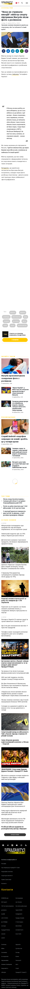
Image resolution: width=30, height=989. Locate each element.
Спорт (17, 968)
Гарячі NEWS (19, 910)
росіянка (16, 321)
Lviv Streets (19, 902)
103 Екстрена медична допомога (7, 908)
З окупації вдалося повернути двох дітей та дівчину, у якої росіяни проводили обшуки (14, 513)
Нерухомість (4, 968)
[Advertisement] (15, 91)
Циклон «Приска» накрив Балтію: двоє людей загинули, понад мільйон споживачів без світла (14, 566)
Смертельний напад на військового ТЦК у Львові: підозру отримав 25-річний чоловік (14, 734)
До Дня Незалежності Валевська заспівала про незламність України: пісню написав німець (14, 685)
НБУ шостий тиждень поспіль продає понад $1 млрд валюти (12, 678)
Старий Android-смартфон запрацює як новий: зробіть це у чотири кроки (14, 439)
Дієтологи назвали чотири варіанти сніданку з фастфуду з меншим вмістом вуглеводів (15, 777)
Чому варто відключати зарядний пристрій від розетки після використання (14, 812)
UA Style (3, 926)
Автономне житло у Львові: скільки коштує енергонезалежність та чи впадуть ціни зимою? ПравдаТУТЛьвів (14, 664)
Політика (3, 944)
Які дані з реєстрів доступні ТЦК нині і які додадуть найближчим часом (20, 464)
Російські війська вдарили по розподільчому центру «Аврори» (14, 828)
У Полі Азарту (19, 922)
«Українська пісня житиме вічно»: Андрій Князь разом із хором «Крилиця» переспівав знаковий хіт (15, 693)
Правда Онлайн (20, 918)
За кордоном (4, 956)
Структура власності (7, 875)
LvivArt (3, 938)
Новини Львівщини (6, 964)
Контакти (7, 889)
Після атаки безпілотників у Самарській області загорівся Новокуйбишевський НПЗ (14, 501)
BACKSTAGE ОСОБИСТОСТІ (19, 928)
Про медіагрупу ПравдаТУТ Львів (10, 867)
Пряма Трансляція (6, 879)
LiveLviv (3, 934)
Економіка (4, 952)
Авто (17, 964)
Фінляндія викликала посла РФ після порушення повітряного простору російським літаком (13, 820)
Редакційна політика (7, 871)
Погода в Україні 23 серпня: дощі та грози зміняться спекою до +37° (14, 620)
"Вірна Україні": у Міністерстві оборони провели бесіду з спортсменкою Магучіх (20, 391)
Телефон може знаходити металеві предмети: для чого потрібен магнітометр (14, 634)
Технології (18, 960)
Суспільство (7, 8)
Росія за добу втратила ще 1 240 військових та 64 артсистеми (15, 507)
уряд (25, 316)
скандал (6, 321)
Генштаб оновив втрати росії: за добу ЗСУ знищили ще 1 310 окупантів (13, 600)
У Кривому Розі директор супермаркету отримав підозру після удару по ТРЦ (12, 575)
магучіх (12, 312)
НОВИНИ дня (4, 898)
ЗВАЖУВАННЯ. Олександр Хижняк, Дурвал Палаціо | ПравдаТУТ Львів (14, 770)
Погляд (17, 952)
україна (22, 312)
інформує (15, 74)
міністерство (17, 316)
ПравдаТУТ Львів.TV (21, 972)
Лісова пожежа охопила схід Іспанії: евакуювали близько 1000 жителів (14, 701)
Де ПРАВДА (4, 922)
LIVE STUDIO (4, 918)
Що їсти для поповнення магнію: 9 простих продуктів (14, 627)
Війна (2, 948)
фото (24, 321)
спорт (12, 325)
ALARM (3, 914)
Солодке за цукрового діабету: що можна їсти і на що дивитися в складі (14, 708)
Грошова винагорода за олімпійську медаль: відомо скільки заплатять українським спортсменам (20, 406)
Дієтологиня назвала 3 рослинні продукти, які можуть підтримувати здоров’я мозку (14, 542)
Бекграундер (19, 898)
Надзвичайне (4, 960)
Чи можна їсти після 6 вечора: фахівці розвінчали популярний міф (15, 672)
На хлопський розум (21, 906)
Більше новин (15, 834)
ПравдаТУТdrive (5, 930)
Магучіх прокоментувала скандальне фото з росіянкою (13, 378)
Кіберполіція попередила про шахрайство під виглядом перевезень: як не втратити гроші (14, 527)
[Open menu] (27, 3)
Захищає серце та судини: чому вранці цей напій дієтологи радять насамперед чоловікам (19, 452)
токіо (5, 325)
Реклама (3, 863)
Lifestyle (3, 972)
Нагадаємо (5, 168)
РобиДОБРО (19, 914)
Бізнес (17, 956)
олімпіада (6, 316)
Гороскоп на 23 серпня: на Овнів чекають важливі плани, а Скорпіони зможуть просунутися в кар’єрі (14, 609)
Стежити (15, 340)
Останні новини (8, 520)
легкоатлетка (22, 325)
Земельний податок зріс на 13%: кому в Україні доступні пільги (13, 535)
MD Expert (4, 902)
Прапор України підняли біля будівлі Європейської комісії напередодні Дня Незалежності (13, 804)
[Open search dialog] (22, 3)
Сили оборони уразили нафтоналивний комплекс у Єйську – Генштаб (14, 742)
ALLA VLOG (18, 934)
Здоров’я (18, 944)
